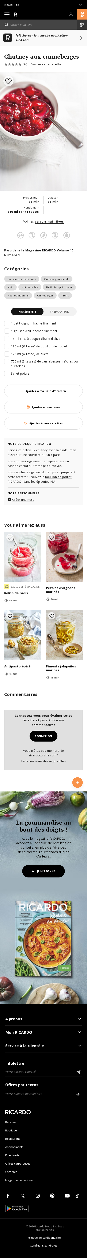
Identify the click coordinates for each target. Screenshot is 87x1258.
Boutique (11, 1130)
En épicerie (12, 1155)
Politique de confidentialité (44, 1238)
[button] (82, 14)
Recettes (10, 1122)
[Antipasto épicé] (22, 635)
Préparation (59, 311)
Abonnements (14, 1147)
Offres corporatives (17, 1163)
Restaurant (12, 1139)
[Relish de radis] (22, 557)
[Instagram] (38, 1195)
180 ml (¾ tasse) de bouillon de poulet (39, 346)
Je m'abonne (46, 871)
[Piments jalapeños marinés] (64, 635)
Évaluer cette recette (46, 64)
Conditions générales (43, 1245)
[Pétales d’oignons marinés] (64, 557)
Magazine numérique (19, 1180)
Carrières (11, 1172)
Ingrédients (27, 311)
